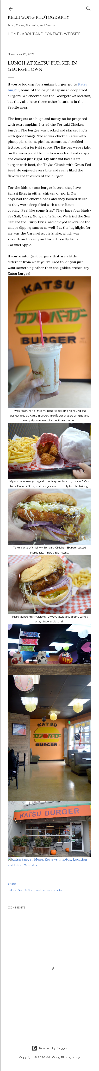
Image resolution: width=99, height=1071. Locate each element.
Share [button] (12, 883)
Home (13, 34)
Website (72, 34)
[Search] (88, 7)
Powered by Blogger (53, 1048)
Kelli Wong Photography (38, 17)
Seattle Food (26, 890)
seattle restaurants (49, 890)
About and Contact (41, 34)
